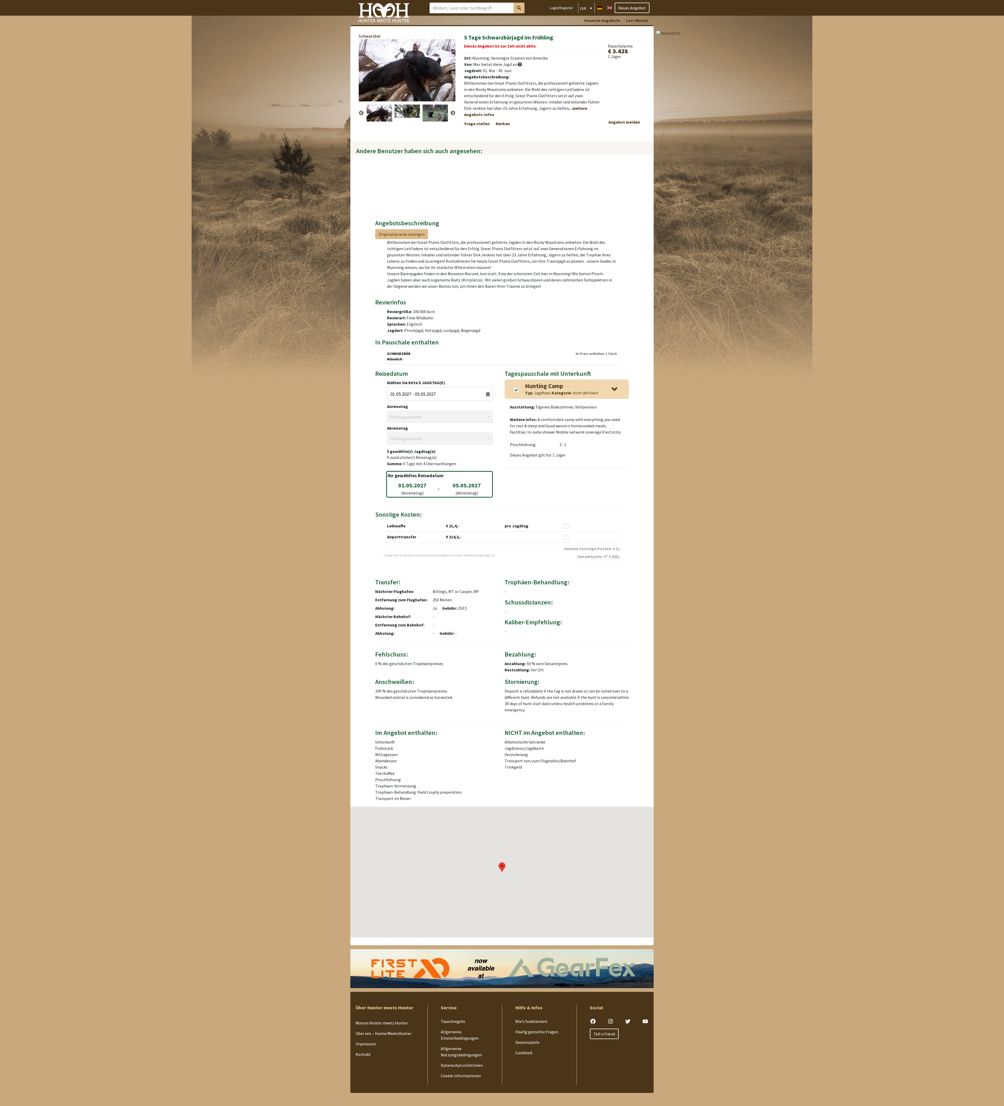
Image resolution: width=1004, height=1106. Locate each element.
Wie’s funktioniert (531, 1021)
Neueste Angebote (602, 20)
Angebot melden (624, 122)
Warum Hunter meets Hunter (382, 1023)
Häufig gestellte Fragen (536, 1031)
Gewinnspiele (527, 1042)
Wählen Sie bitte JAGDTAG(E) (416, 382)
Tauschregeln (453, 1021)
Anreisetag (397, 406)
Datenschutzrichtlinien (462, 1065)
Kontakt (363, 1054)
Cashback (523, 1052)
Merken (503, 123)
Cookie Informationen (461, 1075)
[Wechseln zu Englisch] (610, 7)
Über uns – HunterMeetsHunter (384, 1033)
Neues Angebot (632, 7)
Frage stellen (477, 123)
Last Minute (637, 20)
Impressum (366, 1043)
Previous (361, 113)
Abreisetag (397, 428)
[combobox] (440, 417)
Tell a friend (604, 1033)
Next (452, 113)
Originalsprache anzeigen (402, 234)
